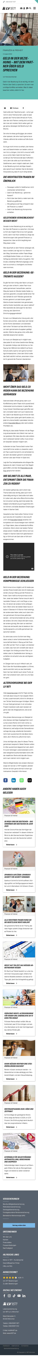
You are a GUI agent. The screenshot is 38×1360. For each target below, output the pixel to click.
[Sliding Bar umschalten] (27, 8)
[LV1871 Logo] (9, 7)
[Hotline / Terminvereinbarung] (36, 1)
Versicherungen (12, 693)
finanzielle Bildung (14, 423)
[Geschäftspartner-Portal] (21, 8)
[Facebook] (5, 780)
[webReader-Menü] (5, 108)
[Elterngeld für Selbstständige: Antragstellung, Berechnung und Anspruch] (19, 1134)
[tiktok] (14, 1295)
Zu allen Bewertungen (10, 1284)
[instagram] (9, 1295)
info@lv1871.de (12, 1330)
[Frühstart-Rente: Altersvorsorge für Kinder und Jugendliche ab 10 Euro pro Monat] (19, 991)
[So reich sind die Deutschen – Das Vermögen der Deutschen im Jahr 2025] (19, 799)
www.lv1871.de (11, 1333)
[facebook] (4, 1295)
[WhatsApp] (21, 780)
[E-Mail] (29, 780)
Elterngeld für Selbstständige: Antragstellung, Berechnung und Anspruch (17, 1159)
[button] (14, 108)
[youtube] (19, 1295)
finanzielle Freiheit (16, 520)
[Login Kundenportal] (24, 8)
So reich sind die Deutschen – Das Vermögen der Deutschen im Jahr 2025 (18, 824)
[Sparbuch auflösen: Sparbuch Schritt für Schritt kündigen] (19, 852)
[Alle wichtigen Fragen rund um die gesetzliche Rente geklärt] (19, 897)
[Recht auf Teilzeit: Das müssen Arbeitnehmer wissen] (19, 943)
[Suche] (30, 8)
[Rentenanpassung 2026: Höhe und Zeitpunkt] (19, 1086)
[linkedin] (23, 1295)
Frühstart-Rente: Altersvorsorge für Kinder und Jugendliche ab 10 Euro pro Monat (18, 1016)
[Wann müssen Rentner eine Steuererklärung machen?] (19, 1041)
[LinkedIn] (13, 780)
